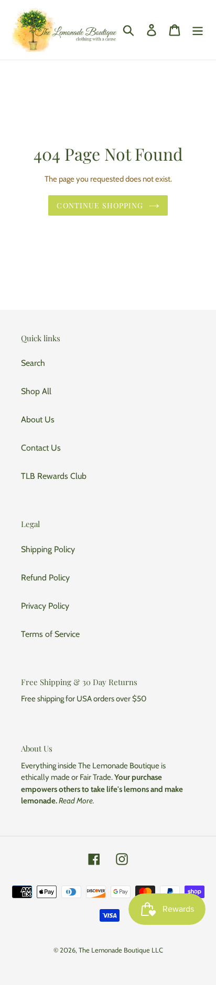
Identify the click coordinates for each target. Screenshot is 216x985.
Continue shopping (100, 205)
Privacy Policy (45, 606)
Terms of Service (50, 634)
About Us (38, 419)
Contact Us (41, 448)
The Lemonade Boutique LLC (121, 950)
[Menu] (197, 30)
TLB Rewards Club (54, 476)
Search (33, 363)
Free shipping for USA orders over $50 (83, 698)
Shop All (36, 391)
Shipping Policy (48, 549)
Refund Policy (45, 578)
